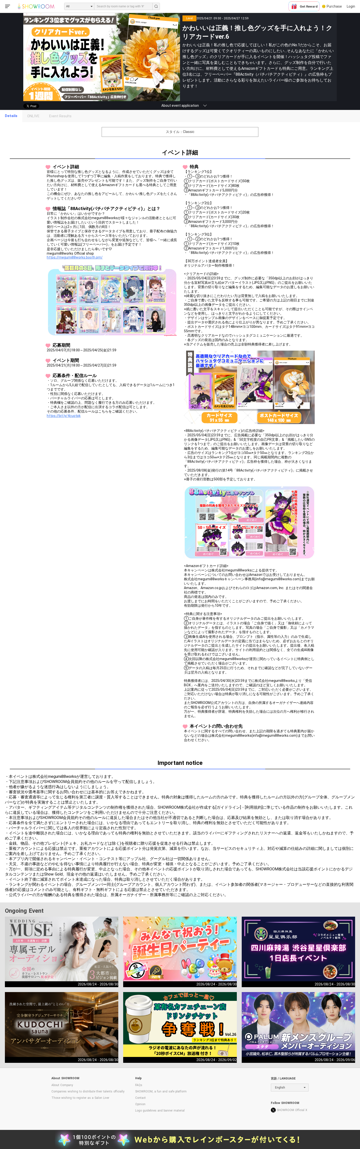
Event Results (60, 116)
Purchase (334, 6)
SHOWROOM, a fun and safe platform (161, 1091)
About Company (62, 1085)
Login (351, 6)
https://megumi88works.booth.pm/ (75, 257)
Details (11, 116)
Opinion (140, 1104)
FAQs (138, 1085)
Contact (140, 1098)
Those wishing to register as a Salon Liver (80, 1098)
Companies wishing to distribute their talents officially (87, 1091)
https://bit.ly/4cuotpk (64, 416)
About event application (180, 105)
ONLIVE (33, 116)
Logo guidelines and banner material (160, 1110)
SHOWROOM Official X (292, 1110)
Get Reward (309, 6)
